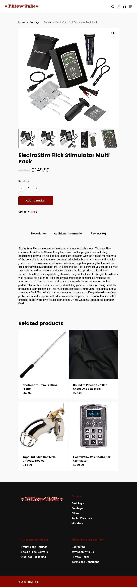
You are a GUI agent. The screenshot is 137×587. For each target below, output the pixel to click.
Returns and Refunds (34, 547)
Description (39, 233)
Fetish (47, 22)
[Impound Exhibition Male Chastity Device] (43, 426)
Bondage (34, 22)
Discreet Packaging (33, 557)
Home (21, 22)
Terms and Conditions (85, 562)
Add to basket (36, 200)
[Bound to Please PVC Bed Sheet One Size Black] (93, 354)
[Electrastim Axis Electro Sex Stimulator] (93, 426)
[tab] (39, 233)
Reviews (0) (98, 233)
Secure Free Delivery (34, 552)
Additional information (68, 233)
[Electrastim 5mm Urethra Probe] (43, 354)
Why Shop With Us (83, 552)
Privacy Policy (80, 557)
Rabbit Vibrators (82, 518)
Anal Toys (78, 503)
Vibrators (77, 523)
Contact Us (79, 547)
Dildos (75, 513)
